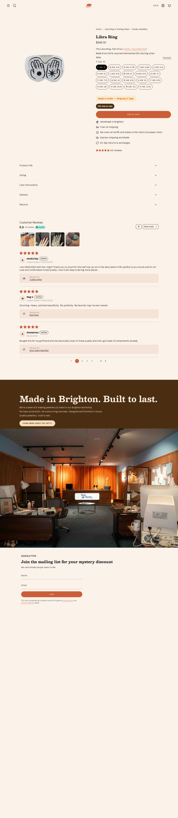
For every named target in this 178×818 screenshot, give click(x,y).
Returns (23, 204)
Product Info (26, 165)
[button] (103, 150)
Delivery (23, 194)
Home (99, 29)
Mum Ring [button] (34, 315)
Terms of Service (27, 603)
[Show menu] (8, 5)
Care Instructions (28, 185)
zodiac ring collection (135, 49)
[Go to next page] (106, 361)
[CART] (169, 5)
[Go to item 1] (27, 239)
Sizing (22, 175)
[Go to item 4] (73, 239)
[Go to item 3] (58, 239)
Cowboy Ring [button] (36, 279)
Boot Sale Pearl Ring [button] (39, 350)
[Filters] (139, 226)
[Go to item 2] (43, 239)
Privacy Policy (67, 600)
